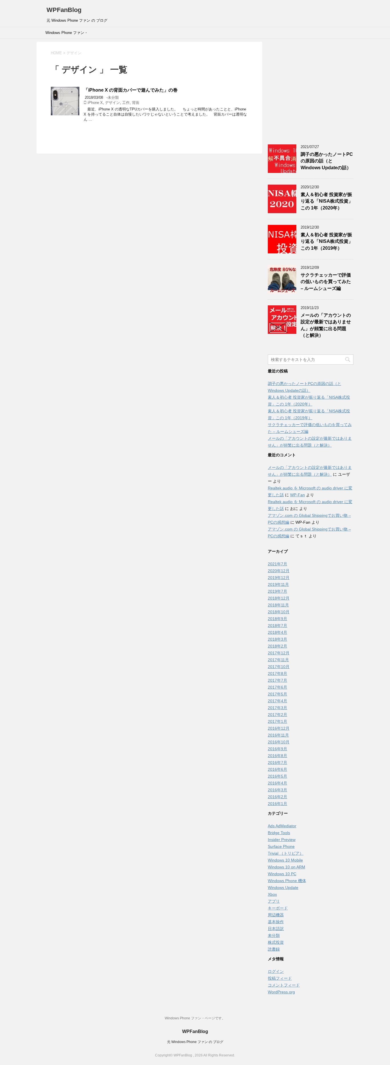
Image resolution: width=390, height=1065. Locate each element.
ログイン (276, 971)
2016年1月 (277, 803)
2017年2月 (277, 714)
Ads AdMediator (282, 826)
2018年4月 (277, 632)
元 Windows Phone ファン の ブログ (195, 1042)
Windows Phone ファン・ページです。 (66, 35)
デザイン (112, 102)
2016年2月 (277, 796)
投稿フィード (280, 978)
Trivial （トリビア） (285, 853)
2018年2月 (277, 646)
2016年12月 (279, 728)
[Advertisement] (310, 92)
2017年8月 (277, 673)
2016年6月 (277, 769)
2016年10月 (279, 742)
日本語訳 (276, 928)
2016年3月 (277, 790)
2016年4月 (277, 783)
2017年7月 (277, 680)
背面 (135, 102)
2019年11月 (278, 584)
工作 (126, 102)
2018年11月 (278, 605)
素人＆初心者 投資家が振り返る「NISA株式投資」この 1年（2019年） (327, 241)
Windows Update (283, 887)
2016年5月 (277, 776)
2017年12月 (279, 653)
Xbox (272, 894)
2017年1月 (277, 721)
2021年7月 (277, 564)
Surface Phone (281, 846)
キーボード (278, 908)
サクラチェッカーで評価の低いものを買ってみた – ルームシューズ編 (326, 282)
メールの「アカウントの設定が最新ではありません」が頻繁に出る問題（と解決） (326, 325)
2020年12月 (279, 570)
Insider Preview (281, 839)
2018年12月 (279, 598)
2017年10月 (279, 666)
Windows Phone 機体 (287, 880)
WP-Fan (297, 495)
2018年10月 (279, 612)
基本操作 (276, 921)
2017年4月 (277, 701)
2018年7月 (277, 625)
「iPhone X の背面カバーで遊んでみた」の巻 (131, 90)
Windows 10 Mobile (285, 860)
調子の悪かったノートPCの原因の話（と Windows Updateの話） (327, 161)
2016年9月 (277, 749)
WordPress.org (281, 992)
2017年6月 (277, 687)
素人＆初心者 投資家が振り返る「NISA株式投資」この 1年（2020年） (327, 201)
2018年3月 (277, 639)
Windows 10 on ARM (286, 867)
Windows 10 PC (282, 874)
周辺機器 (276, 915)
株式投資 (276, 942)
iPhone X (95, 102)
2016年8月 (277, 755)
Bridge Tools (279, 832)
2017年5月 (277, 694)
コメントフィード (284, 985)
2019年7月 (277, 591)
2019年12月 (279, 577)
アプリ (274, 901)
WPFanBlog (64, 9)
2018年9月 (277, 618)
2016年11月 (278, 735)
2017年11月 (278, 659)
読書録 (274, 949)
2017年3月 (277, 707)
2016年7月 (277, 762)
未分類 (113, 97)
